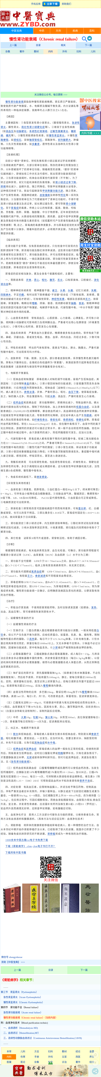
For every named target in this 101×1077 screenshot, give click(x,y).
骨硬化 (80, 419)
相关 (63, 45)
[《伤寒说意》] (70, 912)
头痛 (70, 290)
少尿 (55, 647)
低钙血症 (18, 402)
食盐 (26, 383)
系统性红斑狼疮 (38, 131)
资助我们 (66, 4)
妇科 (79, 51)
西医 (78, 1057)
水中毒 (51, 742)
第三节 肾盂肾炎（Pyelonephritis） (19, 992)
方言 (36, 1051)
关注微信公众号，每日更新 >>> (50, 94)
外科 (64, 51)
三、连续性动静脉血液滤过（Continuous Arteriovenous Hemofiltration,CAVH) (42, 1038)
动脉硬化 (21, 131)
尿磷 (3, 186)
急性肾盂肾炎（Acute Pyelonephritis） (22, 997)
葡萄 (45, 685)
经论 (78, 1051)
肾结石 (17, 140)
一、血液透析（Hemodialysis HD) (20, 1028)
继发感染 (42, 477)
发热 (94, 607)
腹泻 (52, 280)
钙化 (63, 195)
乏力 (30, 576)
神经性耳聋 (58, 299)
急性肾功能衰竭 (20, 761)
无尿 (29, 757)
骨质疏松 (68, 419)
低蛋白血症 (82, 407)
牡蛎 (35, 717)
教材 (36, 51)
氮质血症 (36, 571)
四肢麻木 (6, 294)
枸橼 (60, 753)
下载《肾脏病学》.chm (18, 846)
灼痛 (21, 294)
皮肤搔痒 (45, 195)
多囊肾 (36, 144)
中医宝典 (16, 30)
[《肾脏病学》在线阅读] (90, 129)
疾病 (75, 30)
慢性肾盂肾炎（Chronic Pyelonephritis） (23, 1002)
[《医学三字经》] (31, 912)
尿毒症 (15, 208)
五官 (64, 1057)
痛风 (8, 135)
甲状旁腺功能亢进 (52, 191)
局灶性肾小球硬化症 (33, 127)
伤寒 (23, 1057)
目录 (38, 45)
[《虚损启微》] (11, 912)
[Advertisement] (51, 72)
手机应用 (36, 4)
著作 (22, 51)
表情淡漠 (29, 392)
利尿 (24, 388)
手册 (36, 1057)
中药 (41, 30)
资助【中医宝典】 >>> (13, 962)
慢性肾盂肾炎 (57, 135)
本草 (9, 1051)
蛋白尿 (82, 508)
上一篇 (13, 45)
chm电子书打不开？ (44, 846)
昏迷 (81, 303)
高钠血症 (39, 742)
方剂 (58, 30)
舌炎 (60, 280)
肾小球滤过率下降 (65, 182)
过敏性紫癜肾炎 (59, 131)
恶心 (36, 280)
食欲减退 (40, 576)
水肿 (52, 396)
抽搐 (73, 303)
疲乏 (54, 290)
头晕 (62, 290)
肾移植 (51, 834)
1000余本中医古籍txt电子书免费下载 (26, 840)
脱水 (15, 734)
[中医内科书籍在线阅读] (90, 134)
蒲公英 (49, 717)
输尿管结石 (35, 140)
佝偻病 (88, 415)
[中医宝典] (27, 26)
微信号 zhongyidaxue (11, 957)
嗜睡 (34, 303)
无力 (88, 299)
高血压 (10, 131)
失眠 (94, 290)
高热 (32, 639)
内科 (50, 51)
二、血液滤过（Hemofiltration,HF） (21, 1033)
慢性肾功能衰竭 (14, 101)
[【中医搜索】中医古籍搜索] (90, 101)
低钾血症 (18, 749)
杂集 (7, 51)
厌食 (28, 280)
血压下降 (73, 392)
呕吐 (44, 280)
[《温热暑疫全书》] (50, 912)
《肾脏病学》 (10, 980)
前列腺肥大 (64, 140)
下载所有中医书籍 (15, 852)
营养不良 (85, 780)
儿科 (93, 51)
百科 (92, 30)
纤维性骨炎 (40, 419)
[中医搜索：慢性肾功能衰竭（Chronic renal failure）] (83, 39)
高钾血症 (31, 749)
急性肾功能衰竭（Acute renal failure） (23, 1012)
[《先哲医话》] (89, 912)
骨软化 (54, 419)
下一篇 (88, 45)
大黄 (23, 717)
